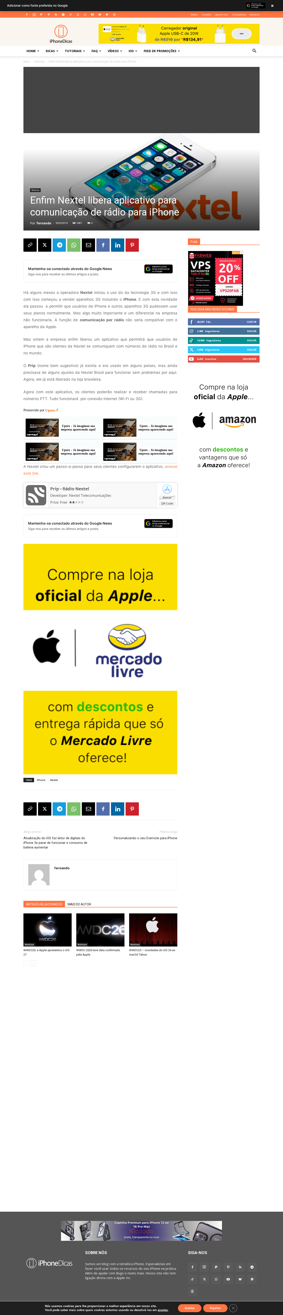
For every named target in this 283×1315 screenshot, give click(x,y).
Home (31, 51)
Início (26, 61)
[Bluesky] (99, 14)
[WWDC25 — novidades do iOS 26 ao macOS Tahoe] (153, 930)
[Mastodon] (107, 14)
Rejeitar (215, 1308)
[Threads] (114, 14)
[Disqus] (100, 1036)
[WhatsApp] (85, 14)
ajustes (163, 1310)
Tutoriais (73, 51)
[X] (78, 14)
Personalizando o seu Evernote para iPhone (145, 838)
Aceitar (190, 1308)
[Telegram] (63, 14)
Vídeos (113, 51)
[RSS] (56, 14)
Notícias (39, 61)
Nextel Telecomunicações (90, 495)
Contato (206, 14)
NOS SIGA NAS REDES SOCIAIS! (212, 309)
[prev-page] (26, 963)
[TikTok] (70, 14)
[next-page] (33, 963)
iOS (131, 51)
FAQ (95, 51)
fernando (43, 223)
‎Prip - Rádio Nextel (69, 489)
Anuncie (255, 14)
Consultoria (239, 14)
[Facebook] (26, 14)
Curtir (251, 321)
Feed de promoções (160, 51)
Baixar (167, 497)
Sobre (194, 14)
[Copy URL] (30, 245)
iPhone (41, 780)
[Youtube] (92, 14)
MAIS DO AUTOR (79, 904)
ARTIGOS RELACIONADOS (44, 904)
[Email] (88, 245)
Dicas (50, 51)
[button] (254, 51)
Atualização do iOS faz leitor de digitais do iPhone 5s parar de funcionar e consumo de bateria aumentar (55, 842)
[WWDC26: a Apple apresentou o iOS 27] (47, 930)
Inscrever (249, 359)
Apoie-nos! (221, 14)
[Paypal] (41, 14)
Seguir (251, 331)
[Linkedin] (117, 245)
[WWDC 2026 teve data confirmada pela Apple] (100, 930)
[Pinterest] (48, 14)
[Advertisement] (141, 100)
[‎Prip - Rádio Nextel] (36, 495)
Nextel (54, 780)
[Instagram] (34, 14)
